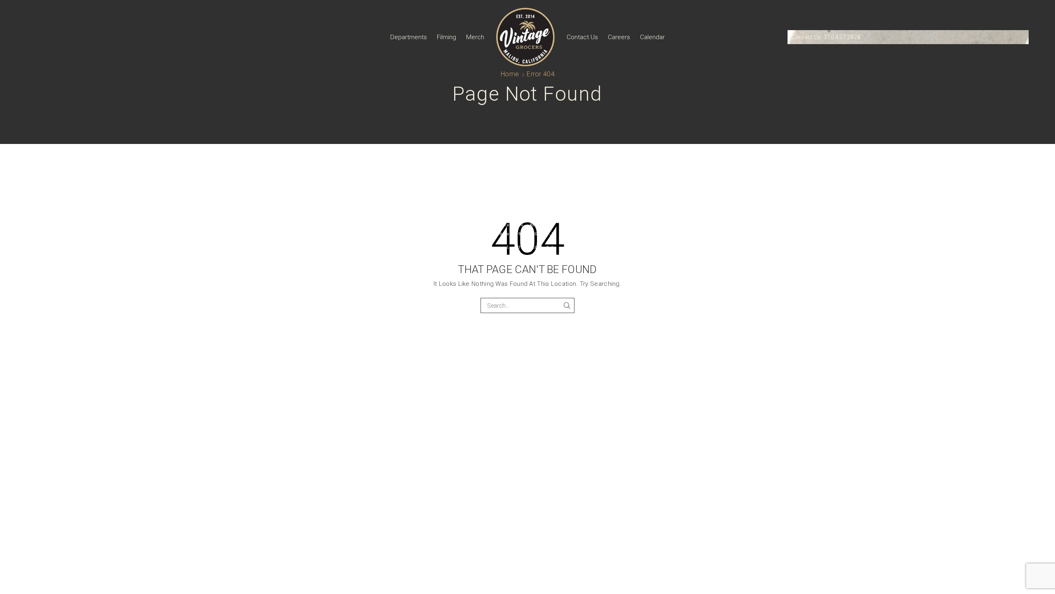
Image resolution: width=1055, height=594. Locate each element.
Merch (475, 37)
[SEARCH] (566, 305)
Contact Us (582, 37)
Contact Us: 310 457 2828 (826, 37)
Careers (619, 37)
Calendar (652, 37)
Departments (408, 37)
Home (510, 74)
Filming (446, 37)
